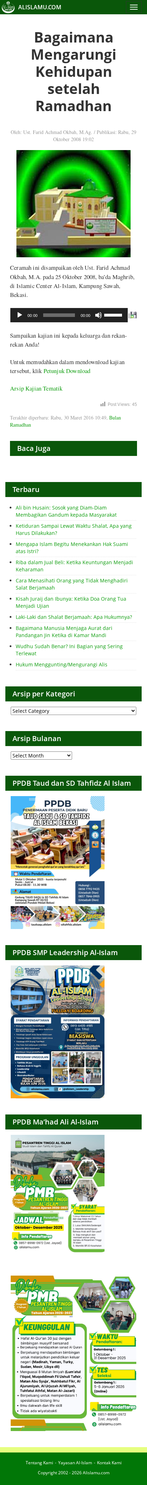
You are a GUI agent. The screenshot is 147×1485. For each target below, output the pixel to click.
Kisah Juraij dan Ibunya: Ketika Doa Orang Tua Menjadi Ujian (71, 602)
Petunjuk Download (67, 371)
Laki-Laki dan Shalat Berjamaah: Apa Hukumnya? (74, 617)
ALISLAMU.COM (39, 7)
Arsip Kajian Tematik (36, 388)
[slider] (114, 314)
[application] (69, 315)
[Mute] (98, 315)
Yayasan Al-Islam (75, 1463)
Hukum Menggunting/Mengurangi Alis (61, 664)
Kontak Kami (109, 1463)
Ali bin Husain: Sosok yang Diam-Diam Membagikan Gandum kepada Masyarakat (66, 511)
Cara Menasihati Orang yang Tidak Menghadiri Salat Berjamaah (72, 584)
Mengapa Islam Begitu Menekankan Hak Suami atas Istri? (72, 548)
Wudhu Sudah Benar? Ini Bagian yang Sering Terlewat (69, 650)
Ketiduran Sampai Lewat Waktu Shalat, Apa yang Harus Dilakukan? (74, 529)
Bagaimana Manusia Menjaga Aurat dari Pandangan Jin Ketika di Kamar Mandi (64, 632)
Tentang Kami (39, 1463)
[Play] (19, 315)
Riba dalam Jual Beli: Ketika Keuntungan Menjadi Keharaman (74, 566)
